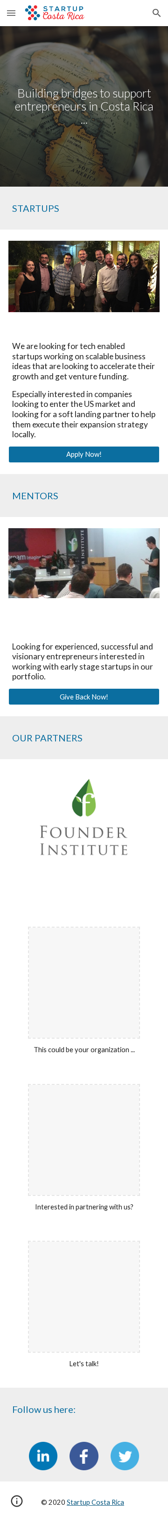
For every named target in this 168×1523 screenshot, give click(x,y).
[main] (84, 106)
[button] (11, 13)
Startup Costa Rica (95, 1502)
